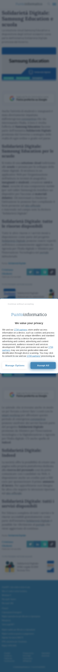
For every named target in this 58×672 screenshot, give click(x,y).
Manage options (15, 365)
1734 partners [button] (20, 329)
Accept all (43, 365)
